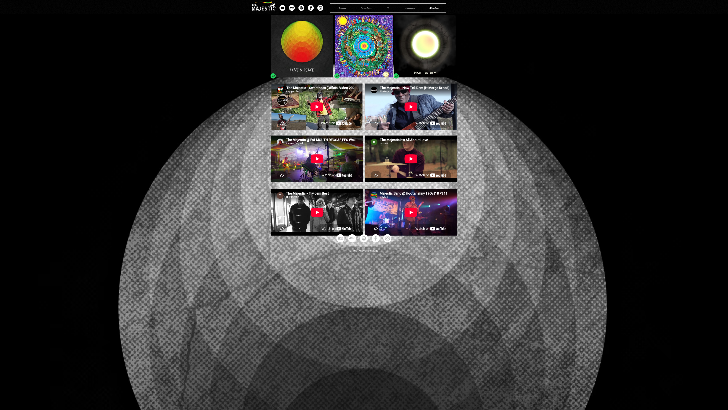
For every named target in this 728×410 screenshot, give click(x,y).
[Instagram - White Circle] (320, 8)
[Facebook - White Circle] (311, 8)
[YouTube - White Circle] (282, 8)
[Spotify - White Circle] (301, 8)
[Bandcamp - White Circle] (292, 8)
